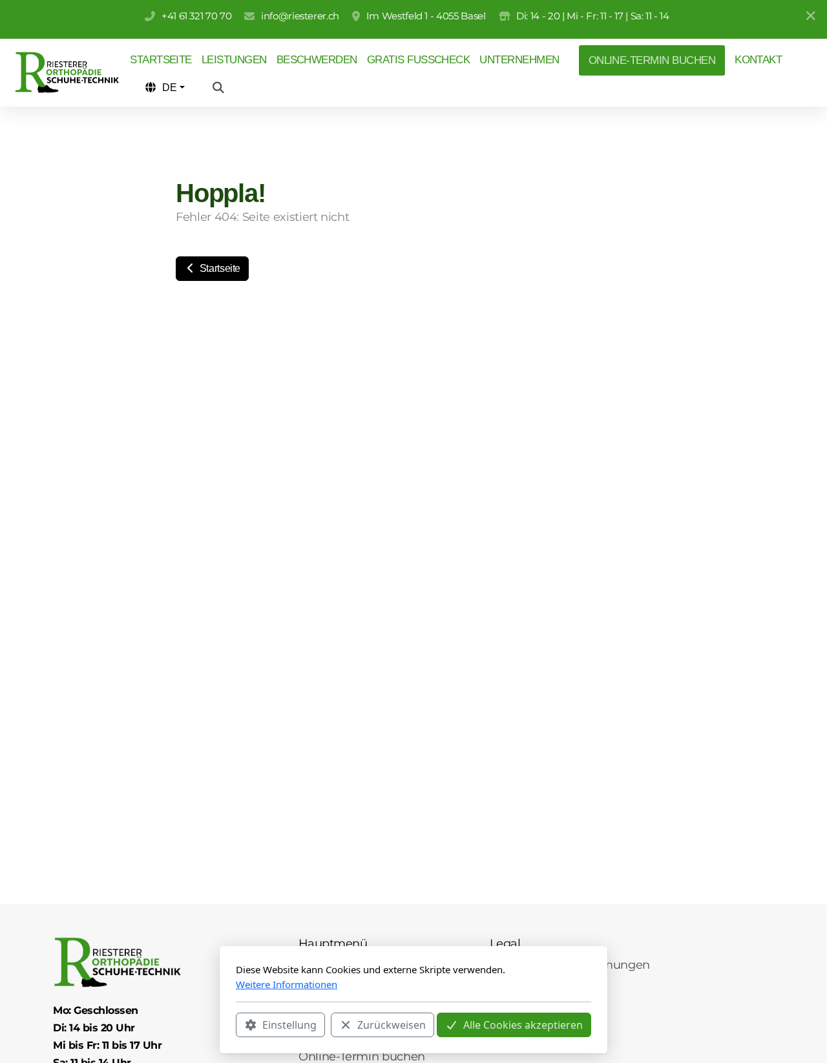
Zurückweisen (391, 1025)
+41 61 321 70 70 (196, 16)
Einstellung (289, 1025)
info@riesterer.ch (300, 16)
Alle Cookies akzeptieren (523, 1025)
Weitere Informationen (286, 984)
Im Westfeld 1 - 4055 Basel (426, 16)
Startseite (218, 268)
